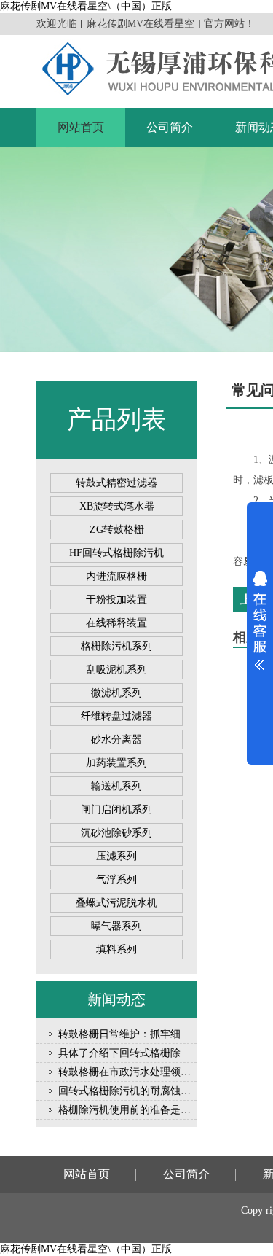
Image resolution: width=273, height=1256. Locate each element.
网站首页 (81, 127)
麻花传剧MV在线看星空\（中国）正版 (86, 6)
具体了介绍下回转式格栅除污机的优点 (145, 1053)
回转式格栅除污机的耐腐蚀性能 (129, 1090)
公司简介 (169, 127)
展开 (260, 620)
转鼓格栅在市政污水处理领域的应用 (139, 1071)
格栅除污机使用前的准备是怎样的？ (139, 1109)
